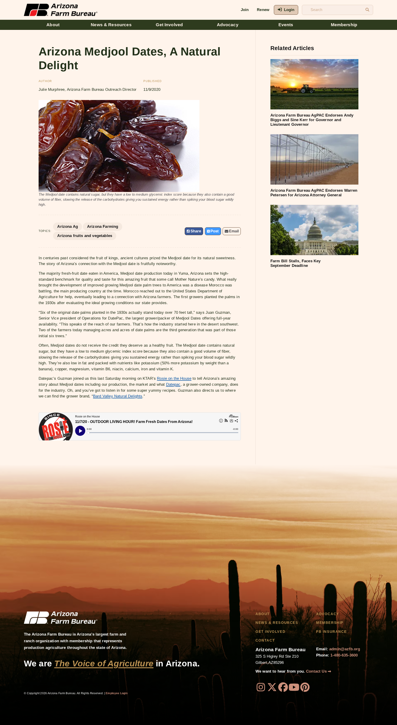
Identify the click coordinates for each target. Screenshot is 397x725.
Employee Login (117, 693)
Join (245, 10)
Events (285, 24)
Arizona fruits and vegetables (84, 236)
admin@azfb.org (344, 649)
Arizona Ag (67, 226)
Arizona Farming (102, 226)
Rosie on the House (174, 378)
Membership (344, 24)
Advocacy (227, 24)
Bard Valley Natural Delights (117, 396)
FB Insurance (331, 632)
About (53, 24)
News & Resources (111, 24)
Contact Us (317, 671)
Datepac (173, 384)
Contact (265, 640)
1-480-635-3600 (344, 655)
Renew (263, 10)
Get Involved (169, 24)
